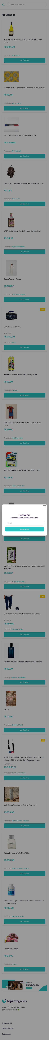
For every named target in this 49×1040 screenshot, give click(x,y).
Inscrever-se (24, 529)
